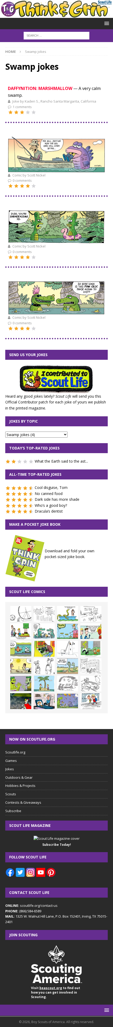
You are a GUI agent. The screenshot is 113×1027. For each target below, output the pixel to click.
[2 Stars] (16, 112)
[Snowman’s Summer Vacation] (90, 614)
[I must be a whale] (20, 649)
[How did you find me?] (90, 649)
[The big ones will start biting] (56, 169)
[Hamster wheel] (20, 614)
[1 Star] (10, 112)
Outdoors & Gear (19, 777)
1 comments (22, 106)
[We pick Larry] (20, 631)
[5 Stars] (33, 112)
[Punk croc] (56, 311)
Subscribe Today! (56, 844)
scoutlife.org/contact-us (31, 905)
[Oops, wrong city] (44, 631)
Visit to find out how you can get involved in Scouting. (55, 992)
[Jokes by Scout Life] (56, 14)
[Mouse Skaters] (90, 683)
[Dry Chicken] (20, 666)
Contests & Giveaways (23, 802)
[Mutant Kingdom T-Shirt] (44, 666)
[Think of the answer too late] (90, 701)
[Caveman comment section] (67, 683)
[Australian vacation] (44, 614)
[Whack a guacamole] (44, 649)
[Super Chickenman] (20, 701)
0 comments (22, 180)
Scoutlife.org (15, 752)
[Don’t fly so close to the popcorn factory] (90, 631)
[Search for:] (56, 35)
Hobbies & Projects (20, 785)
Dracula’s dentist (49, 511)
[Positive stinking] (90, 666)
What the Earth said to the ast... (61, 461)
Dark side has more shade (57, 499)
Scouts (10, 794)
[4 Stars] (27, 112)
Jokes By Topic (23, 421)
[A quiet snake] (67, 666)
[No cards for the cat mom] (44, 701)
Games (11, 760)
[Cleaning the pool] (67, 614)
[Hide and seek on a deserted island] (44, 683)
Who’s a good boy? (51, 505)
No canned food (49, 493)
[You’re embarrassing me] (56, 240)
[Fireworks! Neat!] (67, 701)
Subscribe (13, 810)
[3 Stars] (22, 112)
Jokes (9, 769)
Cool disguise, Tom (51, 487)
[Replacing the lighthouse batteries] (67, 649)
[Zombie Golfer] (67, 631)
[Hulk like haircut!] (20, 683)
